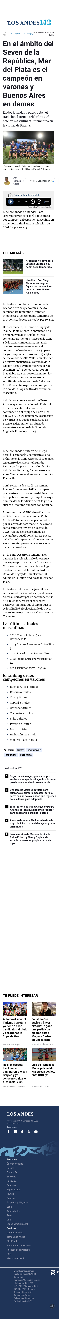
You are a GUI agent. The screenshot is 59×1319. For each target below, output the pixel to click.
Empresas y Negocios (17, 1202)
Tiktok (22, 1131)
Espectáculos (13, 1189)
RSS (9, 1254)
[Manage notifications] (52, 1306)
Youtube (36, 1131)
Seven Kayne (34, 750)
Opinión (11, 1198)
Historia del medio (16, 1258)
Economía (12, 1172)
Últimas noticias (15, 1163)
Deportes (18, 33)
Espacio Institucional (17, 1224)
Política (10, 1168)
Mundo (10, 1194)
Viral (9, 1219)
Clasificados (13, 1241)
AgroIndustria (13, 1211)
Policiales (11, 1181)
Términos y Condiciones (19, 1245)
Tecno (10, 1215)
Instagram (15, 1131)
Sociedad (11, 1176)
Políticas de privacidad (18, 1249)
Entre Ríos (26, 755)
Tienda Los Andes (16, 1237)
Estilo (9, 1206)
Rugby (20, 750)
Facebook (8, 1131)
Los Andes (5, 33)
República (11, 755)
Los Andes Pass (15, 1232)
